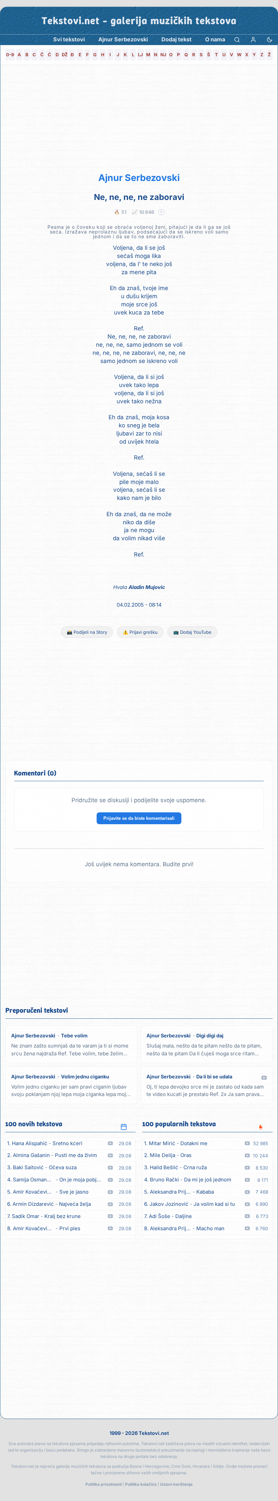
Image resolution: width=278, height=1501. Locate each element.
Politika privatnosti (103, 1484)
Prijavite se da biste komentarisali (139, 818)
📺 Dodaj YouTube (192, 632)
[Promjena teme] (269, 39)
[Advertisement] (139, 117)
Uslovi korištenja (176, 1484)
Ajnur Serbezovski (139, 177)
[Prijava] (253, 39)
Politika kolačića (141, 1484)
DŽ (65, 54)
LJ (140, 54)
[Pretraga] (237, 39)
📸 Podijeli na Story (87, 632)
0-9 (10, 54)
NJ (163, 54)
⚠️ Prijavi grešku (140, 632)
